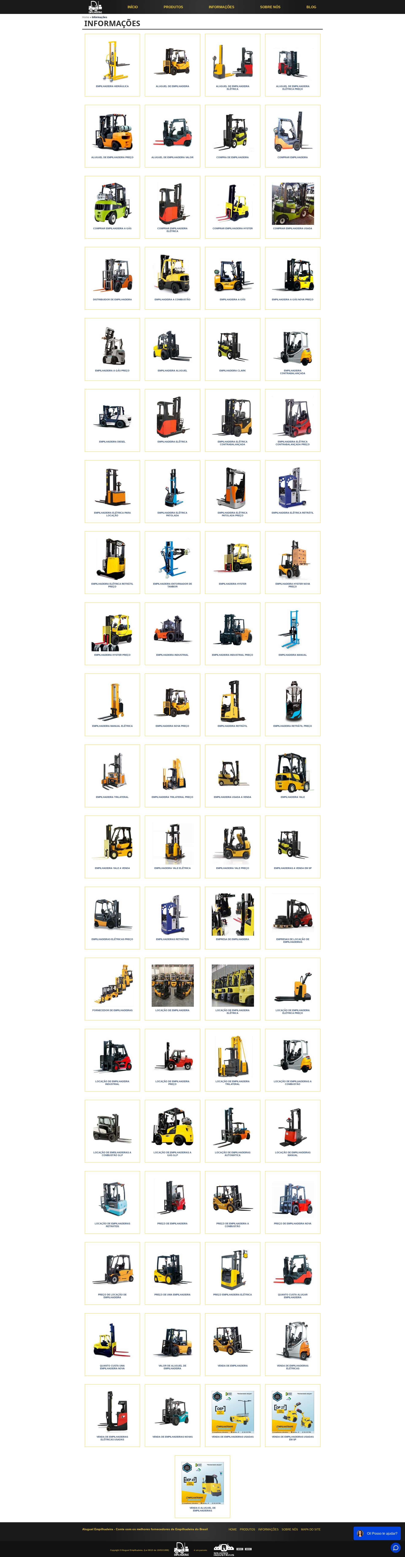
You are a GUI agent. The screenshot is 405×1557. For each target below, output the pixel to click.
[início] (95, 7)
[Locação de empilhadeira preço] (172, 1056)
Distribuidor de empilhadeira (112, 299)
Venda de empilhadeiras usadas (233, 1437)
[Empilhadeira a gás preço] (112, 346)
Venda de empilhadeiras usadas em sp (293, 1438)
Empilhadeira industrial (172, 655)
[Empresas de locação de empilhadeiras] (293, 914)
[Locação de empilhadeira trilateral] (233, 1056)
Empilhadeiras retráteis (172, 939)
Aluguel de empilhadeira (172, 86)
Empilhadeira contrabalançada (292, 372)
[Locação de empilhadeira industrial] (112, 1056)
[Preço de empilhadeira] (172, 1199)
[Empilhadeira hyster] (233, 559)
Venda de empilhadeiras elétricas (292, 1367)
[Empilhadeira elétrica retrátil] (293, 488)
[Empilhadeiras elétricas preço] (112, 914)
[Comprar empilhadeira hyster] (233, 203)
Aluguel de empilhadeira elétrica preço (292, 87)
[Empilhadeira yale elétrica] (172, 843)
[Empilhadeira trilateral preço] (172, 772)
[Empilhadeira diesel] (112, 417)
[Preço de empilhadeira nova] (293, 1199)
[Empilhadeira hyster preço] (112, 630)
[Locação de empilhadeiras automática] (233, 1127)
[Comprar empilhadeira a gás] (112, 203)
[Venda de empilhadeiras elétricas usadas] (112, 1412)
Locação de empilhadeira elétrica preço (293, 1011)
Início (133, 7)
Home (233, 1529)
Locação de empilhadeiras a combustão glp (112, 1153)
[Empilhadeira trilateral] (112, 772)
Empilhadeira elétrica (172, 441)
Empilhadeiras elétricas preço (112, 939)
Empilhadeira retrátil (232, 726)
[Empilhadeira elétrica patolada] (172, 488)
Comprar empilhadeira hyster (233, 228)
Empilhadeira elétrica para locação (112, 514)
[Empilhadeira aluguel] (172, 346)
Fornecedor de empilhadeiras (112, 1010)
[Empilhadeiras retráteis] (172, 914)
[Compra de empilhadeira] (233, 132)
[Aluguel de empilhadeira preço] (112, 132)
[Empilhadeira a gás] (233, 275)
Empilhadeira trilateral (112, 797)
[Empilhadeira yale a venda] (112, 843)
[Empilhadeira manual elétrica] (112, 701)
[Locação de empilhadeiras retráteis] (112, 1199)
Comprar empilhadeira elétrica (172, 229)
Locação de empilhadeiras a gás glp (172, 1153)
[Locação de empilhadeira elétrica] (233, 985)
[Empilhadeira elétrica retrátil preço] (112, 559)
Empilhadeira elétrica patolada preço (232, 514)
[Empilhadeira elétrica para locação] (112, 488)
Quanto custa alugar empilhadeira (293, 1296)
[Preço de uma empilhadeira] (172, 1270)
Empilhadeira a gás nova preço (292, 299)
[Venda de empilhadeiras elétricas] (293, 1341)
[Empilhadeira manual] (293, 630)
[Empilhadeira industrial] (172, 630)
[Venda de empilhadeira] (233, 1341)
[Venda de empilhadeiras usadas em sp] (293, 1412)
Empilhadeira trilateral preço (172, 797)
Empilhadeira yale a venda (112, 868)
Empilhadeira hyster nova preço (292, 585)
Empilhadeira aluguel (172, 370)
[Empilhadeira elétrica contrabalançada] (233, 417)
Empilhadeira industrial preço (232, 655)
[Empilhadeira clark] (233, 346)
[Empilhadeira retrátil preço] (293, 701)
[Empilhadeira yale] (293, 772)
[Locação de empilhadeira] (172, 985)
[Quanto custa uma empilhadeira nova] (112, 1341)
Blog (311, 7)
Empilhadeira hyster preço (112, 655)
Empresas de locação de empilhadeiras (292, 940)
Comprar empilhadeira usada (292, 228)
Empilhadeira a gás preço (112, 370)
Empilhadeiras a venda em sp (293, 868)
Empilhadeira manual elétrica (112, 726)
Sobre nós (270, 7)
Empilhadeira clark (232, 370)
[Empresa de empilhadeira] (233, 914)
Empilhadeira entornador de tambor (172, 585)
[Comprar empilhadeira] (293, 132)
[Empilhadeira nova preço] (172, 701)
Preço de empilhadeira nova (292, 1223)
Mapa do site (311, 1529)
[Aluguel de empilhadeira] (172, 61)
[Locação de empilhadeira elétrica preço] (293, 985)
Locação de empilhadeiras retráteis (112, 1225)
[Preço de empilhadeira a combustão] (233, 1199)
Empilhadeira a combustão (172, 299)
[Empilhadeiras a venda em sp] (293, 843)
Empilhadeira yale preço (232, 868)
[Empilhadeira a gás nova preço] (293, 275)
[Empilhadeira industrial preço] (233, 630)
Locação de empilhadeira (172, 1010)
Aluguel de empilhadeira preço (112, 157)
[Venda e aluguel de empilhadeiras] (202, 1483)
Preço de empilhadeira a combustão (232, 1225)
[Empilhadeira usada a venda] (233, 772)
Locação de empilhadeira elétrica (233, 1011)
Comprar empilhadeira (293, 157)
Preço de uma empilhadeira (172, 1294)
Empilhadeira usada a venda (232, 797)
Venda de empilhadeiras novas (173, 1437)
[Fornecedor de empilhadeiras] (112, 985)
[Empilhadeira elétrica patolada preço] (233, 488)
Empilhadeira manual (293, 655)
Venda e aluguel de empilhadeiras (203, 1509)
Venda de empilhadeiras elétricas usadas (112, 1438)
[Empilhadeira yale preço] (233, 843)
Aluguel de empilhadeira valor (172, 157)
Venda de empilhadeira (233, 1365)
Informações (221, 7)
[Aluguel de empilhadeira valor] (172, 132)
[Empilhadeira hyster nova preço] (293, 559)
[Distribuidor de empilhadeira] (112, 275)
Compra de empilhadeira (232, 157)
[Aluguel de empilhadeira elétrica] (233, 61)
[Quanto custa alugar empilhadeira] (293, 1270)
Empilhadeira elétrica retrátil (293, 512)
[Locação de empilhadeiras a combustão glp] (112, 1127)
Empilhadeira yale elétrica (172, 868)
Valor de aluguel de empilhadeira (172, 1367)
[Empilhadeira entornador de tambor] (172, 559)
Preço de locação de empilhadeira (112, 1296)
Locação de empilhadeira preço (172, 1082)
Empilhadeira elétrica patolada (172, 514)
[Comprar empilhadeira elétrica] (172, 203)
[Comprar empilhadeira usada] (293, 203)
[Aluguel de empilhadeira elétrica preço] (293, 61)
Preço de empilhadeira (172, 1223)
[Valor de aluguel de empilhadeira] (172, 1341)
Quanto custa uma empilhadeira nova (112, 1367)
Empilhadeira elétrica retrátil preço (112, 585)
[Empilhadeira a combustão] (172, 275)
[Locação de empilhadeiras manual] (293, 1127)
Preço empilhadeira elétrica (232, 1294)
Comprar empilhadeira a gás (112, 228)
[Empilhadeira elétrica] (172, 417)
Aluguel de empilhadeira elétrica (232, 87)
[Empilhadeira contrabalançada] (293, 346)
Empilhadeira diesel (112, 441)
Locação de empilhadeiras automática (232, 1153)
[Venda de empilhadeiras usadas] (233, 1412)
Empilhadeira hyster (232, 584)
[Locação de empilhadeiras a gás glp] (172, 1127)
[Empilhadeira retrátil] (233, 701)
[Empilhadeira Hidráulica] (112, 61)
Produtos (173, 7)
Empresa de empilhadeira (232, 939)
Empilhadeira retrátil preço (292, 726)
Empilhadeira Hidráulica (112, 86)
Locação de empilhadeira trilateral (233, 1082)
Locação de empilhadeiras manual (292, 1153)
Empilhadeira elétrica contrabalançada (232, 443)
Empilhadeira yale (293, 797)
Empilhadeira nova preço (172, 726)
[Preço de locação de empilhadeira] (112, 1270)
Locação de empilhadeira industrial (112, 1082)
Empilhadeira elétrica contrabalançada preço (293, 443)
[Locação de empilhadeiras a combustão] (293, 1056)
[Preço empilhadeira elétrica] (233, 1270)
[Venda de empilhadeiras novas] (172, 1412)
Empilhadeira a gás (232, 299)
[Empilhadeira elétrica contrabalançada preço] (293, 417)
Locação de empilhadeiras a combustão (293, 1082)
